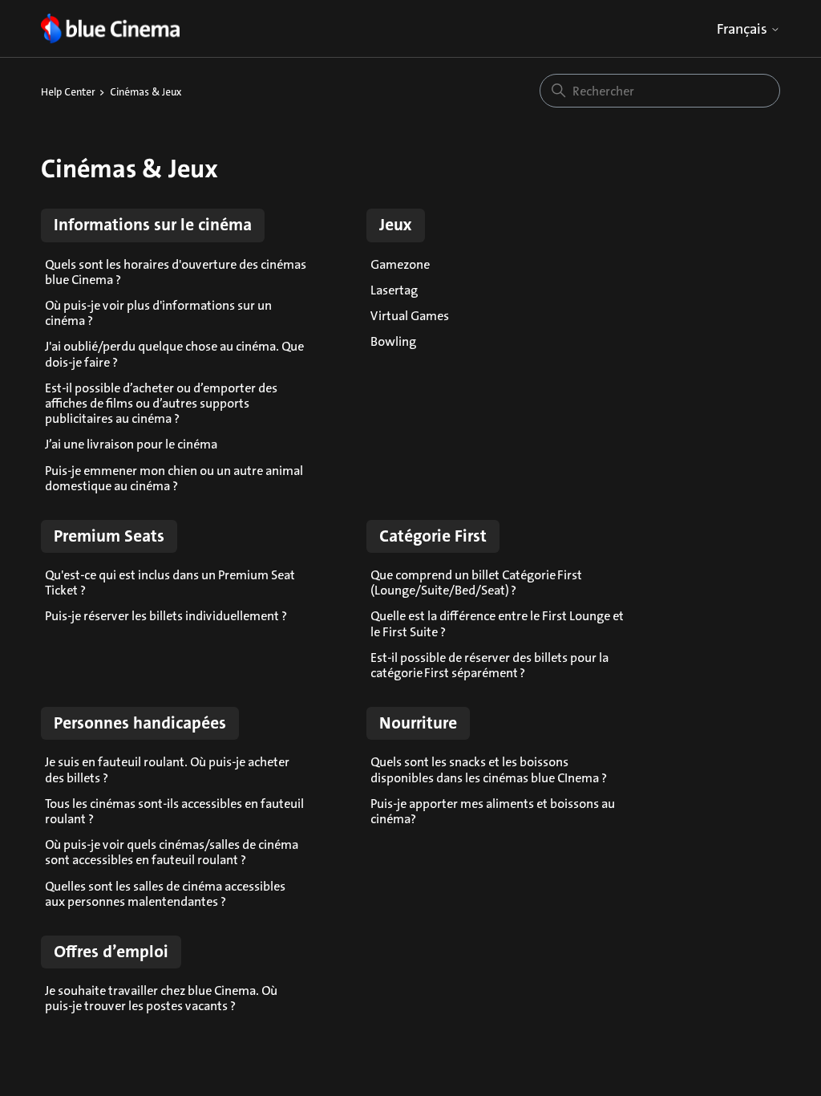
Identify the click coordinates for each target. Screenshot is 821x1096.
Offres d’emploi (111, 951)
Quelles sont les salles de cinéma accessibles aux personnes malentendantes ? (165, 894)
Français (743, 29)
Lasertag (394, 290)
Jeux (395, 224)
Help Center (68, 92)
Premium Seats (109, 536)
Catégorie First (433, 536)
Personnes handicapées (140, 723)
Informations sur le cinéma (153, 224)
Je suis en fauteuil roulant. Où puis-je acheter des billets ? (167, 769)
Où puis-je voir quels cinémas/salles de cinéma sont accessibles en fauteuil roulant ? (171, 852)
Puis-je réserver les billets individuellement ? (166, 615)
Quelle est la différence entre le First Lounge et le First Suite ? (497, 623)
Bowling (393, 341)
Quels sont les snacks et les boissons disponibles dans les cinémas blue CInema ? (488, 769)
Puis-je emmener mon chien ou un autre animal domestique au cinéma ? (174, 478)
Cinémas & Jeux (146, 92)
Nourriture (418, 723)
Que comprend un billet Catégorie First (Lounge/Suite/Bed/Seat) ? (476, 582)
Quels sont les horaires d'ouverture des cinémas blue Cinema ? (175, 272)
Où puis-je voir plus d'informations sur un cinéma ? (158, 313)
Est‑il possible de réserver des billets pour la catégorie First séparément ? (489, 665)
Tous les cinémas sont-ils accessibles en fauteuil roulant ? (174, 811)
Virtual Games (409, 315)
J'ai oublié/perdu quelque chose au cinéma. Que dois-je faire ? (174, 354)
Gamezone (400, 264)
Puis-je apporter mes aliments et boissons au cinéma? (492, 811)
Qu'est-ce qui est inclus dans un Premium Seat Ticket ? (170, 582)
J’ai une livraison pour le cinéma (131, 444)
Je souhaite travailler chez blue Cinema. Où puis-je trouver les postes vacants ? (161, 998)
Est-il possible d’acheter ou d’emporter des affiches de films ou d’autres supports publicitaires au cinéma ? (161, 403)
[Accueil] (110, 28)
